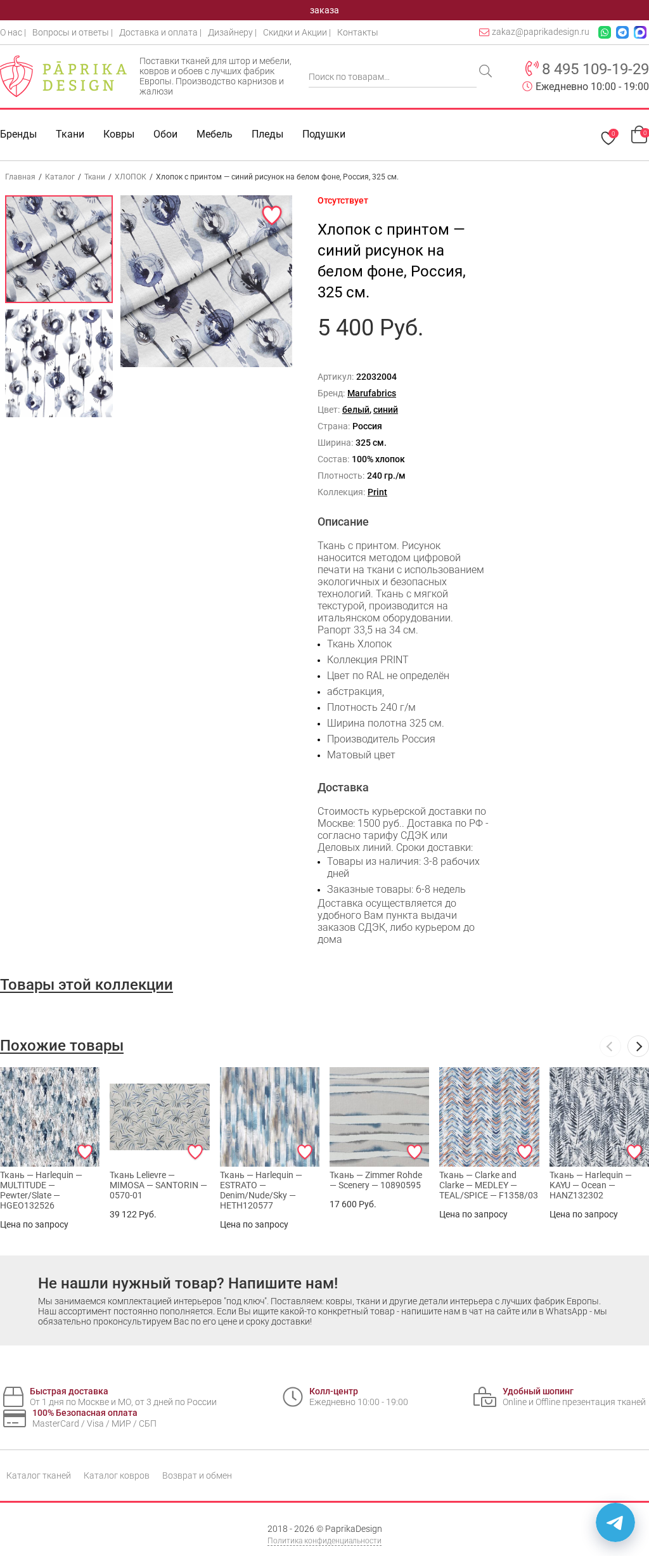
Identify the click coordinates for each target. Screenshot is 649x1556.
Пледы (267, 134)
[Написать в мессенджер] (615, 1522)
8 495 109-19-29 (595, 69)
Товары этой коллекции (86, 985)
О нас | (13, 32)
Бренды (18, 134)
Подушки (323, 134)
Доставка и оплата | (160, 32)
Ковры (118, 134)
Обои (165, 134)
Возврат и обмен (197, 1475)
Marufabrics (371, 393)
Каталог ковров (117, 1475)
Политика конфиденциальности (324, 1540)
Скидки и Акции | (297, 32)
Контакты (357, 32)
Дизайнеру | (232, 32)
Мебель (214, 134)
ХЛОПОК (130, 176)
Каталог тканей (38, 1475)
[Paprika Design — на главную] (63, 76)
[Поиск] (486, 72)
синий (385, 410)
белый (355, 410)
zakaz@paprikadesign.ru (540, 32)
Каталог (60, 176)
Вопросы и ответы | (72, 32)
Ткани (94, 176)
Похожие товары (62, 1045)
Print (377, 492)
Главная (20, 176)
